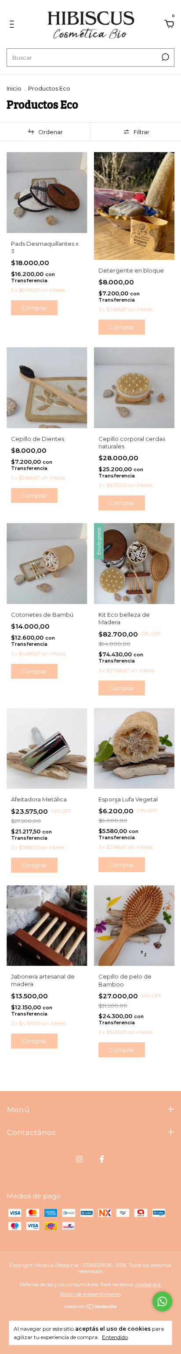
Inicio (14, 88)
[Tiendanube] (90, 1307)
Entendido (115, 1337)
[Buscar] (164, 57)
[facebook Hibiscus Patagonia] (101, 1159)
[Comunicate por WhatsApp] (162, 1301)
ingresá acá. (148, 1284)
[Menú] (13, 25)
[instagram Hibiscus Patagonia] (79, 1159)
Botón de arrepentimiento (90, 1294)
